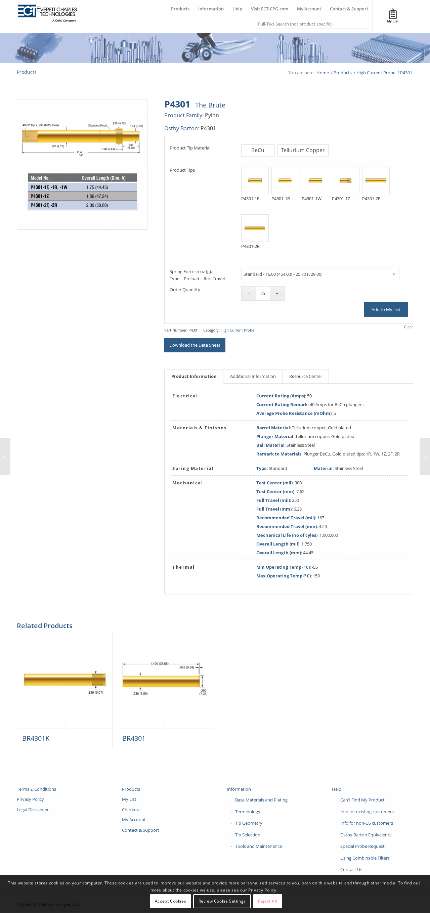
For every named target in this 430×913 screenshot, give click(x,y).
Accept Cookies (170, 901)
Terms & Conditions (36, 789)
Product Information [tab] (194, 376)
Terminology (247, 812)
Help (336, 789)
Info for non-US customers (366, 823)
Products (27, 72)
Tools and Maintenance (258, 846)
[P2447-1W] (5, 456)
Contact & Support (140, 830)
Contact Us (351, 869)
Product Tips (182, 170)
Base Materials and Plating (261, 800)
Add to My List (386, 309)
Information (239, 789)
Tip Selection (247, 835)
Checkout (131, 810)
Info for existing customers (367, 812)
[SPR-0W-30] (425, 456)
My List (129, 799)
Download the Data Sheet (194, 345)
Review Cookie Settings (222, 901)
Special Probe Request (362, 846)
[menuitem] (180, 6)
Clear (408, 327)
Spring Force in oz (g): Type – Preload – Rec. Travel (197, 274)
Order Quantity (185, 290)
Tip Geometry (248, 823)
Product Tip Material (190, 148)
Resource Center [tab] (305, 376)
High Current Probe (237, 330)
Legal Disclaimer (33, 810)
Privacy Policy (30, 799)
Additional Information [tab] (253, 376)
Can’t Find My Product (362, 800)
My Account (134, 820)
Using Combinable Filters (365, 858)
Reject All (267, 901)
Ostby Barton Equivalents (365, 835)
